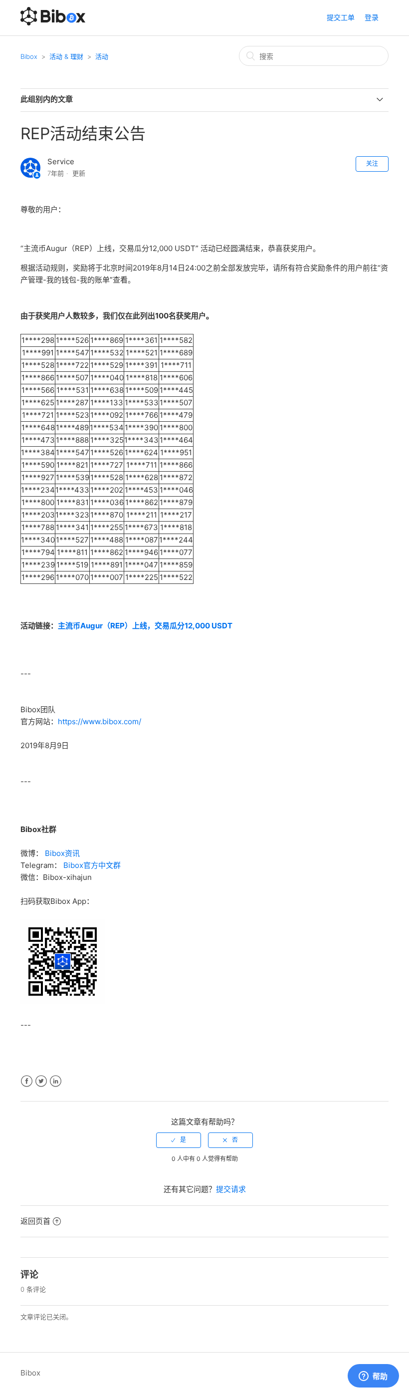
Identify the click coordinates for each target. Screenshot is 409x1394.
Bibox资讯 (62, 853)
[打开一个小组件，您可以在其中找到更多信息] (373, 1376)
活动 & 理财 (66, 56)
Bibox (28, 56)
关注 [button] (372, 163)
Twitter (41, 1081)
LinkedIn (55, 1081)
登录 (372, 17)
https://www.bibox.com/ (99, 721)
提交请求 (231, 1189)
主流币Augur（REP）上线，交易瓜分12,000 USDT (145, 625)
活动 (101, 56)
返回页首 (35, 1221)
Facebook (26, 1081)
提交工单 (341, 17)
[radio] (178, 1139)
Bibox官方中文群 (92, 865)
